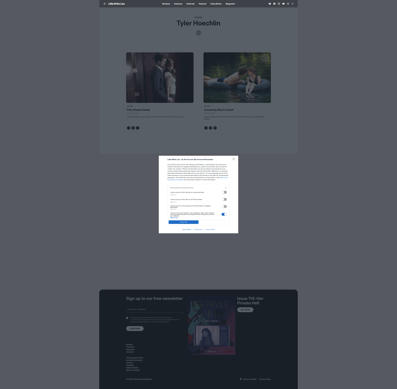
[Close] (234, 160)
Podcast (202, 4)
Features (178, 4)
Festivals (190, 4)
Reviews (166, 4)
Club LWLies (216, 4)
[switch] (224, 192)
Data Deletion (186, 229)
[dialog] (198, 194)
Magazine (230, 4)
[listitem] (198, 188)
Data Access (198, 229)
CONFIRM (183, 222)
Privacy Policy (210, 229)
